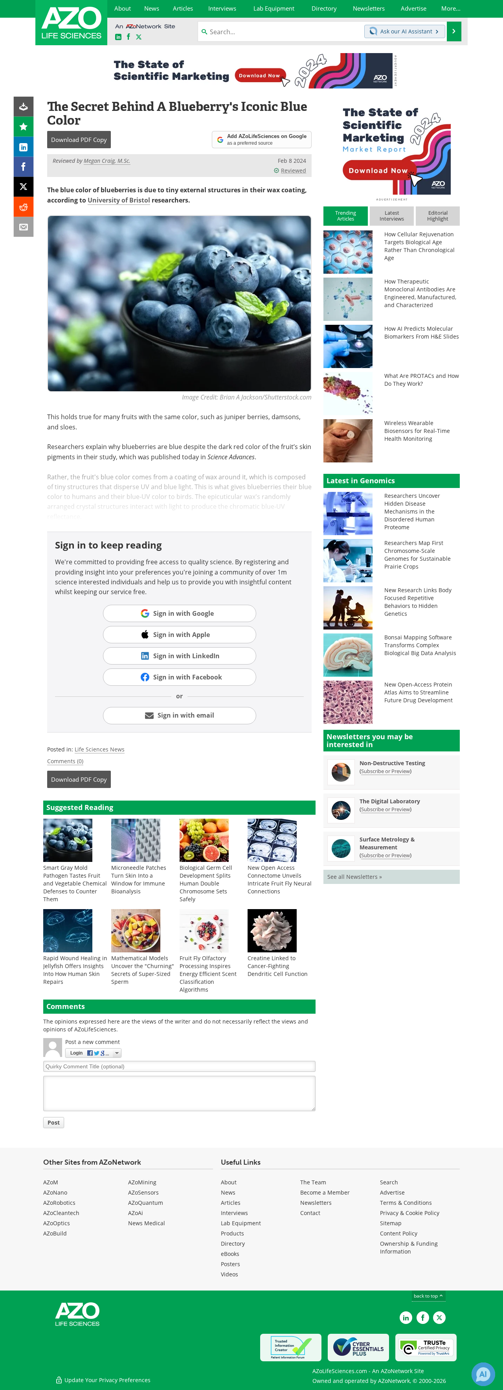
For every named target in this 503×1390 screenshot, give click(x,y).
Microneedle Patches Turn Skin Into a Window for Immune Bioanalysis (138, 879)
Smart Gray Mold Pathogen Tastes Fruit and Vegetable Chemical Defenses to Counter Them (75, 883)
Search (389, 1182)
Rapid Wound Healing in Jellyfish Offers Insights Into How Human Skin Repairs (75, 969)
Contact (310, 1213)
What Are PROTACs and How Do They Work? (421, 379)
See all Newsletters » (354, 876)
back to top (426, 1295)
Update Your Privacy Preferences (107, 1380)
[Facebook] (24, 167)
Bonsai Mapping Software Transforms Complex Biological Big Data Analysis (420, 645)
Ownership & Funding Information (409, 1247)
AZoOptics (56, 1223)
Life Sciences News (100, 749)
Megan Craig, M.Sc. (107, 160)
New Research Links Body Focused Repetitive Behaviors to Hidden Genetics (418, 601)
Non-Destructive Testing (392, 763)
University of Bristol (119, 200)
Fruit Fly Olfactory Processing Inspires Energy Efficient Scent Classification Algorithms (208, 973)
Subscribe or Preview (385, 771)
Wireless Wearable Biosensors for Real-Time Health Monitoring (417, 430)
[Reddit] (24, 207)
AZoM (50, 1182)
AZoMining (142, 1182)
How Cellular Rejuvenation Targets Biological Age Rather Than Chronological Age (419, 245)
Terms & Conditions (406, 1202)
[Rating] (24, 127)
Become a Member (325, 1192)
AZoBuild (55, 1233)
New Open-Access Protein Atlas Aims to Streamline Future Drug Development (418, 692)
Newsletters (316, 1202)
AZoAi (135, 1213)
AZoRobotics (59, 1202)
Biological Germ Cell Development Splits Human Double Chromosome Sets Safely (206, 883)
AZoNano (55, 1192)
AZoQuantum (145, 1202)
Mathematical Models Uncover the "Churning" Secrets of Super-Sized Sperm (142, 969)
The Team (313, 1182)
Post (54, 1122)
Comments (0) (65, 761)
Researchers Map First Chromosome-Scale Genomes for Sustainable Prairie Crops (417, 554)
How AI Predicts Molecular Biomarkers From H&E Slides (421, 332)
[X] (24, 187)
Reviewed (293, 170)
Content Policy (398, 1233)
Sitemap (391, 1223)
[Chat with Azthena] (483, 1374)
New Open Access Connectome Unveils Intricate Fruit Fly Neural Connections (280, 879)
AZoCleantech (61, 1213)
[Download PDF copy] (24, 107)
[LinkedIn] (24, 147)
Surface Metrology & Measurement (387, 843)
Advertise (392, 1192)
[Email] (24, 227)
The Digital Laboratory (390, 801)
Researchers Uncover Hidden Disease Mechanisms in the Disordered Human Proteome (412, 511)
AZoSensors (143, 1192)
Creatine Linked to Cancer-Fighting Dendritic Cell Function (278, 966)
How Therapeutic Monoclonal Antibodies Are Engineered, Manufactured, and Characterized (420, 293)
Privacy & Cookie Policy (409, 1213)
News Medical (146, 1223)
